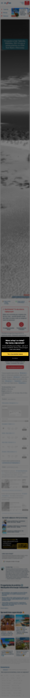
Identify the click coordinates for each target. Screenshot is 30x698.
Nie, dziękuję (15, 358)
